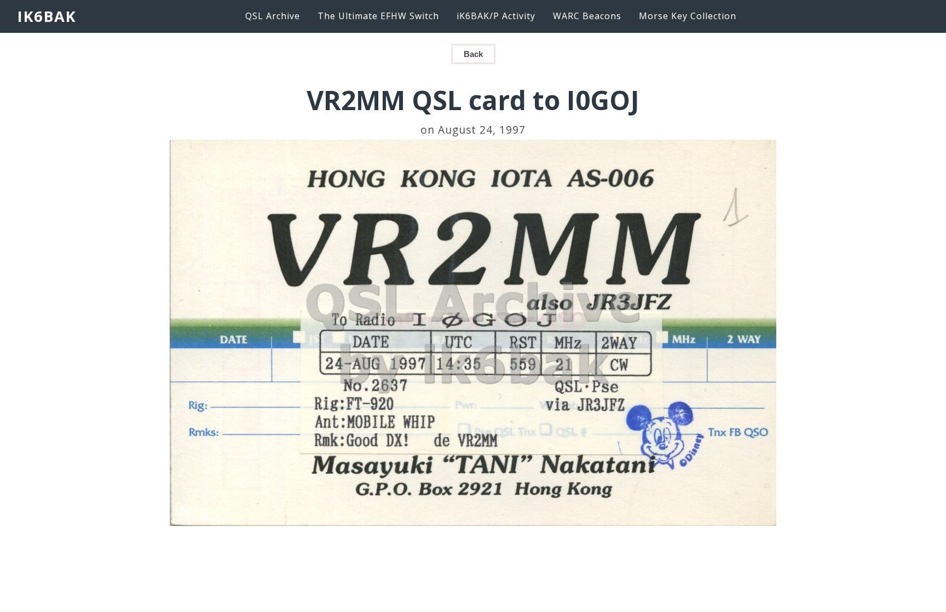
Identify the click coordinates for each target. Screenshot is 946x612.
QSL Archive (272, 16)
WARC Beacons (587, 16)
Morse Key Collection (687, 16)
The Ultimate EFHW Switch (378, 16)
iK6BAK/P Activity (496, 16)
